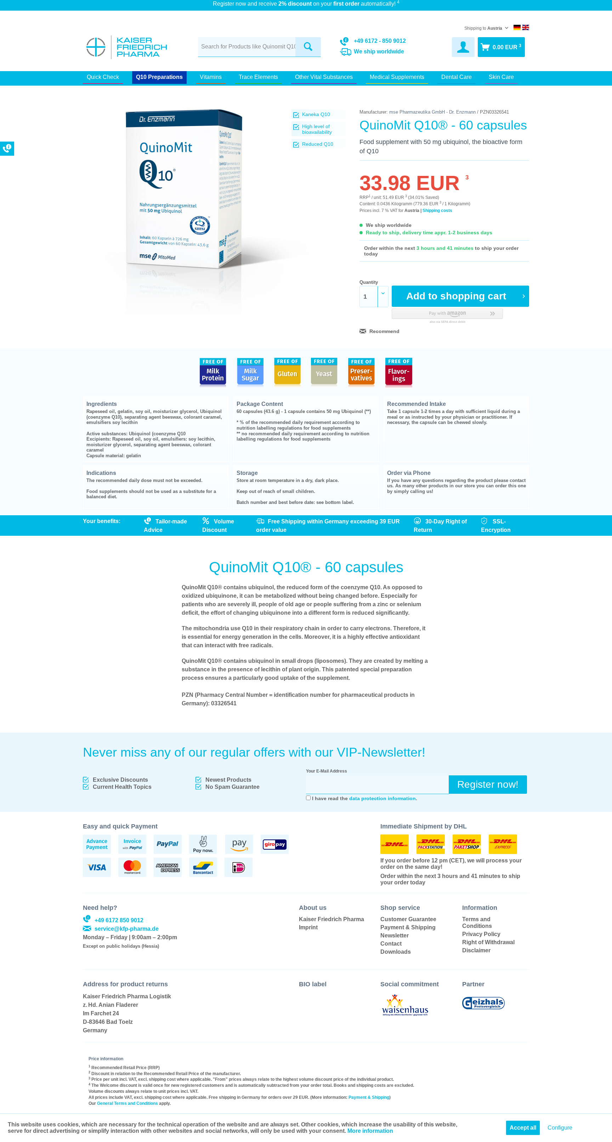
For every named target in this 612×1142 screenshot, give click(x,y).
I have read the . (364, 798)
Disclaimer (476, 950)
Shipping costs (437, 210)
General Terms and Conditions (127, 1103)
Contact (391, 944)
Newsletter (394, 935)
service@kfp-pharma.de (127, 929)
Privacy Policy (481, 934)
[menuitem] (259, 46)
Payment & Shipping (408, 927)
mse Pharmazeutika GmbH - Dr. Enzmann (432, 112)
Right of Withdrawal (488, 942)
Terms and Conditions (477, 922)
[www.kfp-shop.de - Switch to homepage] (126, 47)
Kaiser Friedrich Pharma (331, 919)
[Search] (308, 47)
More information (370, 1131)
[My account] (463, 47)
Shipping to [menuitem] (483, 28)
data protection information (382, 798)
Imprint (308, 927)
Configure (560, 1128)
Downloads (395, 952)
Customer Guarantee (408, 919)
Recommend (384, 331)
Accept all (523, 1128)
